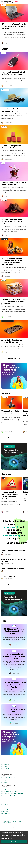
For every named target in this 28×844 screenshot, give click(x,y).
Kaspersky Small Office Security (8, 777)
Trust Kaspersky (11, 827)
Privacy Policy (4, 821)
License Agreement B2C (21, 821)
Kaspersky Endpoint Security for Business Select (12, 793)
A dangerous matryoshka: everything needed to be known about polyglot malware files (12, 261)
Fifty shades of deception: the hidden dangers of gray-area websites (13, 26)
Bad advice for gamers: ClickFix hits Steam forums (12, 147)
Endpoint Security (5, 811)
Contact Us (3, 826)
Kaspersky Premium (5, 768)
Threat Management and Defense (9, 809)
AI (3, 163)
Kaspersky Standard (5, 764)
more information (10, 838)
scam (4, 4)
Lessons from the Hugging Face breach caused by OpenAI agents (10, 495)
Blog (15, 826)
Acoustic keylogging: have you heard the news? (12, 341)
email (4, 280)
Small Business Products (7, 774)
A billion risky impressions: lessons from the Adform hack (12, 221)
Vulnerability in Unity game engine (10, 412)
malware (5, 239)
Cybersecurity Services (6, 806)
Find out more (12, 358)
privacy (5, 200)
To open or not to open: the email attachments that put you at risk (13, 301)
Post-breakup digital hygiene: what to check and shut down (14, 656)
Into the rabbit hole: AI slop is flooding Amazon (13, 183)
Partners (12, 826)
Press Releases (4, 827)
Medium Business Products (8, 785)
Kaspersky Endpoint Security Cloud (9, 780)
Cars (4, 53)
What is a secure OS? (8, 576)
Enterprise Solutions (6, 801)
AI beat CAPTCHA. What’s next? (14, 711)
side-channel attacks (8, 320)
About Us (8, 826)
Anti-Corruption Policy (12, 821)
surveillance (6, 89)
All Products (4, 782)
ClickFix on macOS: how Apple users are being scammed (14, 631)
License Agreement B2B (6, 822)
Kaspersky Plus (4, 766)
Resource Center (20, 826)
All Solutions (4, 771)
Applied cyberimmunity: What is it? (12, 568)
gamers (5, 126)
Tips (14, 625)
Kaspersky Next (4, 789)
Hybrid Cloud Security (6, 813)
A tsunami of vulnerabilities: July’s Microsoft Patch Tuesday (14, 685)
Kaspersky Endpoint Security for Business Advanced (12, 795)
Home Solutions (5, 760)
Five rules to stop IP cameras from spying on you (13, 110)
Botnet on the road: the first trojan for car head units (13, 73)
